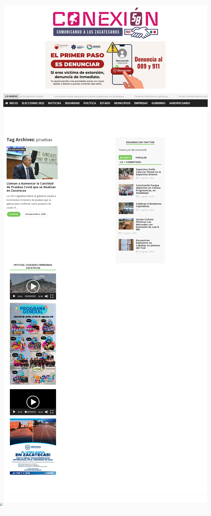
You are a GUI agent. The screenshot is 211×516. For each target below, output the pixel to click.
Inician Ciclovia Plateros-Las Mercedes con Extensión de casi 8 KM (147, 224)
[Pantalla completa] (51, 296)
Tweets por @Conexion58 (132, 149)
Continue (13, 214)
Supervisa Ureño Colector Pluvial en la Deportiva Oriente (148, 172)
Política (90, 103)
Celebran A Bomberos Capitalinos (148, 96)
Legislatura (18, 149)
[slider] (30, 296)
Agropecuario (179, 103)
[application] (33, 286)
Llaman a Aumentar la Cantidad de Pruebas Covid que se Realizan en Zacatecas (31, 186)
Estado (105, 103)
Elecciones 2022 (33, 103)
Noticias (54, 103)
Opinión (11, 111)
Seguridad (72, 103)
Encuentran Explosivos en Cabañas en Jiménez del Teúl (148, 244)
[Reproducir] (14, 296)
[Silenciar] (46, 296)
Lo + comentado (130, 162)
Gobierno (158, 103)
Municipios (122, 103)
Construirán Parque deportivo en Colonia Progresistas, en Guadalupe (85, 96)
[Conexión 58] (105, 23)
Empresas (141, 103)
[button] (33, 286)
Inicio (13, 103)
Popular (141, 157)
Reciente (125, 157)
